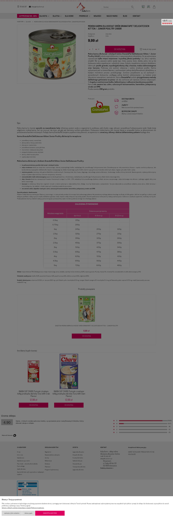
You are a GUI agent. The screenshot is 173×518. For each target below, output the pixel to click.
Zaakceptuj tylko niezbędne (11, 513)
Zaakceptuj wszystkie (50, 513)
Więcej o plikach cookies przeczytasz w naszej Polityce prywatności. (23, 508)
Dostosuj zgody (28, 513)
